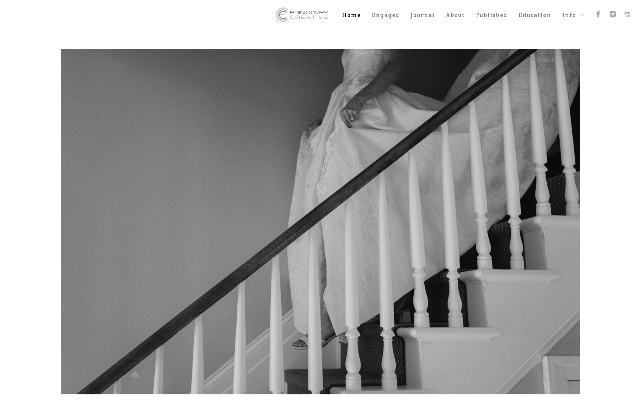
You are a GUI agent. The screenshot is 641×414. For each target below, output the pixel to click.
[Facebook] (598, 14)
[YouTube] (627, 14)
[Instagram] (613, 14)
